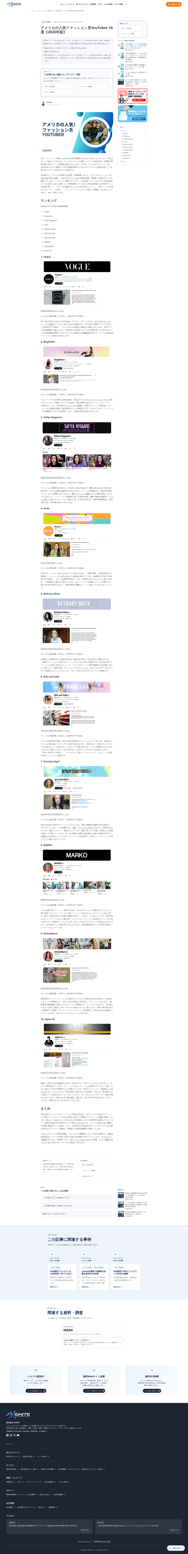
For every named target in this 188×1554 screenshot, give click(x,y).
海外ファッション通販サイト (83, 494)
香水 (78, 1097)
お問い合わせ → (87, 1176)
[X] (14, 1435)
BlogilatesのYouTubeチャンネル (54, 389)
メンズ (87, 1086)
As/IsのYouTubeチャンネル (52, 563)
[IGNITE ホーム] (13, 4)
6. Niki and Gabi (127, 147)
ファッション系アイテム (87, 827)
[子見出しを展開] (144, 130)
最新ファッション (72, 186)
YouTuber (44, 178)
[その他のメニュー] (125, 4)
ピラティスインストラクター (99, 400)
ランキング (123, 131)
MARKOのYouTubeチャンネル (53, 899)
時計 (72, 1097)
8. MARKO (125, 153)
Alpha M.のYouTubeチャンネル (53, 1072)
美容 (74, 827)
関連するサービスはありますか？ (54, 1214)
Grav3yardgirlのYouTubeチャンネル (55, 814)
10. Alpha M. (126, 158)
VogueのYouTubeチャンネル (52, 311)
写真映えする (46, 836)
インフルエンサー (83, 1139)
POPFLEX (102, 405)
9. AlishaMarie (126, 155)
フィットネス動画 (74, 405)
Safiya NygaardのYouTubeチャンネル (56, 477)
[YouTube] (18, 1435)
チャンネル (74, 178)
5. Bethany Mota (127, 144)
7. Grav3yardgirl (127, 150)
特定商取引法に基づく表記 (102, 1541)
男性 (60, 1083)
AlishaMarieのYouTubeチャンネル (54, 988)
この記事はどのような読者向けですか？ (57, 1197)
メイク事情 (48, 324)
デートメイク (83, 668)
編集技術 (86, 333)
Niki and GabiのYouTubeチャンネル (55, 730)
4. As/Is (124, 142)
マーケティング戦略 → (89, 1170)
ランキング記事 (46, 10)
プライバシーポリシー (84, 1541)
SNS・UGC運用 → (88, 1165)
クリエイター (80, 1123)
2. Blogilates (126, 136)
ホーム (33, 10)
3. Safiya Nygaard (127, 139)
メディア (72, 1120)
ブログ (38, 10)
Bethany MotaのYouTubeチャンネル (55, 649)
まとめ (122, 161)
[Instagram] (11, 1435)
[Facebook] (7, 1435)
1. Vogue (125, 133)
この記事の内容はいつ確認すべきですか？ (58, 1206)
